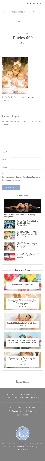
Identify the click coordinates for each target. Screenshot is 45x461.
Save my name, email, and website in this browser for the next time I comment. (21, 178)
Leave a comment (31, 97)
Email (4, 159)
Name (4, 152)
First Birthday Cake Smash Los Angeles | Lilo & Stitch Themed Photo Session (22, 341)
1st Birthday (22, 287)
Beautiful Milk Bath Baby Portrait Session (22, 323)
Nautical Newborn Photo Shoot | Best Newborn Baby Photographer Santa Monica (22, 360)
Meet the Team (21, 397)
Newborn (23, 364)
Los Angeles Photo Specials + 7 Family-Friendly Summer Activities (28, 256)
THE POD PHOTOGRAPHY (23, 447)
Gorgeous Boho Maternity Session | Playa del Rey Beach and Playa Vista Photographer (22, 302)
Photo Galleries (24, 394)
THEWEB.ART (22, 450)
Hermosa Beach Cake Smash (22, 284)
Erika (22, 43)
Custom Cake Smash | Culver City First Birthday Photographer (27, 223)
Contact (35, 397)
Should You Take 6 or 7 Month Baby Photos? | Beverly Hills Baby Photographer (28, 234)
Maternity (22, 306)
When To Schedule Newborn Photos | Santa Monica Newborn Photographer (28, 245)
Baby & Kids (22, 325)
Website (4, 167)
